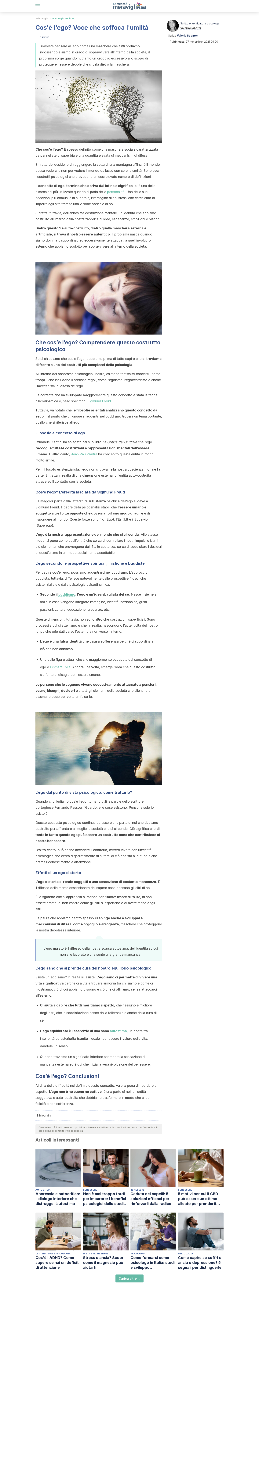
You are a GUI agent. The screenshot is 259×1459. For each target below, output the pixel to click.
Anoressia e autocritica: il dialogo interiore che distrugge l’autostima (57, 1199)
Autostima (42, 1189)
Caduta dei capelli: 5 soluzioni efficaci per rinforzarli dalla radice (150, 1199)
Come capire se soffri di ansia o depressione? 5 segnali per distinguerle (200, 1262)
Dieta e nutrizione (95, 1253)
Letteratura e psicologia (53, 1253)
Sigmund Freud (99, 401)
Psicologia (41, 18)
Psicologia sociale (63, 18)
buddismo (66, 594)
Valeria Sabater (190, 28)
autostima (118, 1031)
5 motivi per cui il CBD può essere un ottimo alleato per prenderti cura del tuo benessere (199, 1199)
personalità (115, 192)
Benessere (90, 1189)
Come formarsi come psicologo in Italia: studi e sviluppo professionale (152, 1262)
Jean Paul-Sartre (84, 454)
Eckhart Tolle (60, 667)
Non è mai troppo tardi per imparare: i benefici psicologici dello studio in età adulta (104, 1199)
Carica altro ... (129, 1278)
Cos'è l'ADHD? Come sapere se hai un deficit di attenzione (57, 1262)
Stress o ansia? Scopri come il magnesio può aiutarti (103, 1262)
